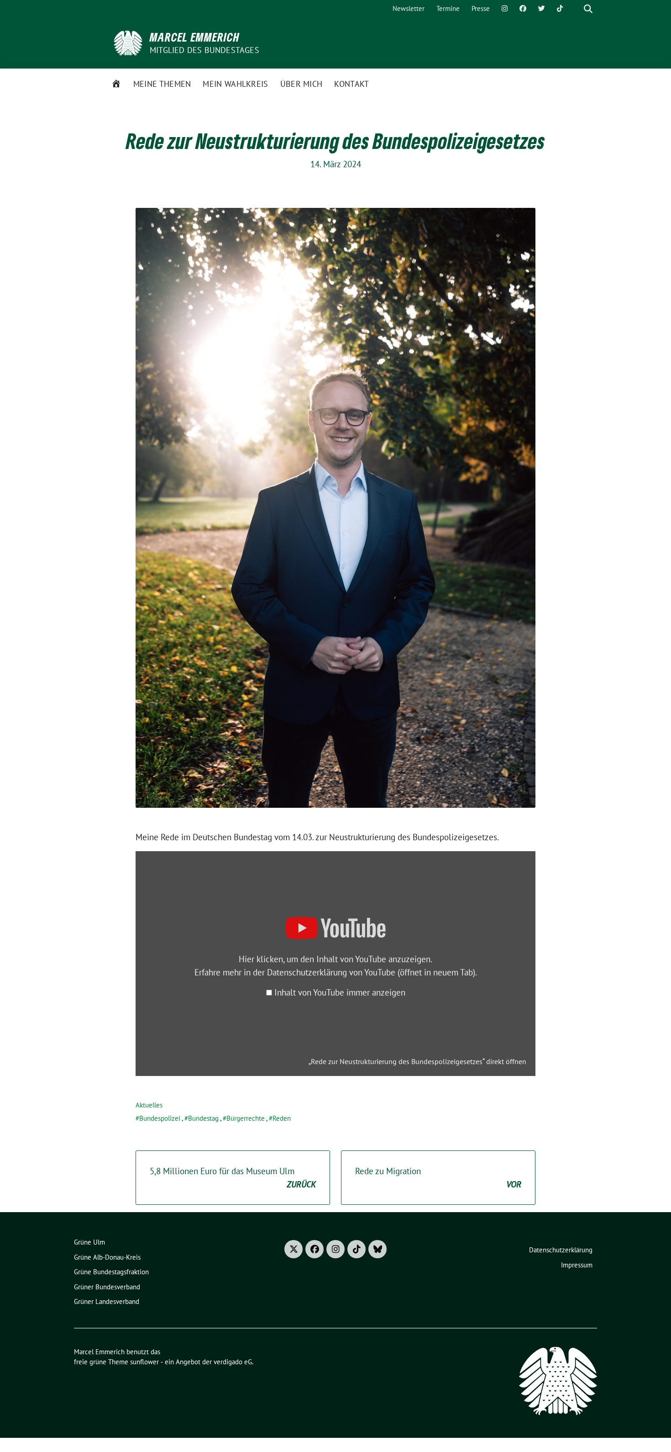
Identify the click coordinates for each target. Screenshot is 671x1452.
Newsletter (409, 8)
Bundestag (203, 1118)
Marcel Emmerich (195, 37)
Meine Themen (162, 84)
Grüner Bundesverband (107, 1286)
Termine (448, 8)
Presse (481, 8)
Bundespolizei (159, 1118)
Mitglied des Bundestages (204, 50)
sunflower (144, 1361)
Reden (282, 1118)
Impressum (576, 1265)
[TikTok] (559, 9)
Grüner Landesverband (106, 1301)
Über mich (301, 84)
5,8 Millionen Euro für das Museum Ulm (233, 1178)
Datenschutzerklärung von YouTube (371, 972)
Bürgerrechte (245, 1118)
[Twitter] (542, 9)
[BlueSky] (377, 1249)
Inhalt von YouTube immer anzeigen (339, 992)
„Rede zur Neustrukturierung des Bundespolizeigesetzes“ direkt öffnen (417, 1061)
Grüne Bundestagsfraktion (111, 1271)
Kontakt (351, 84)
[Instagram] (504, 9)
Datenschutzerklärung (560, 1249)
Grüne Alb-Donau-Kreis (107, 1257)
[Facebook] (523, 9)
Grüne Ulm (89, 1242)
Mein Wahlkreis (235, 84)
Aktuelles (149, 1105)
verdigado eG (233, 1361)
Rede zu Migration (438, 1178)
